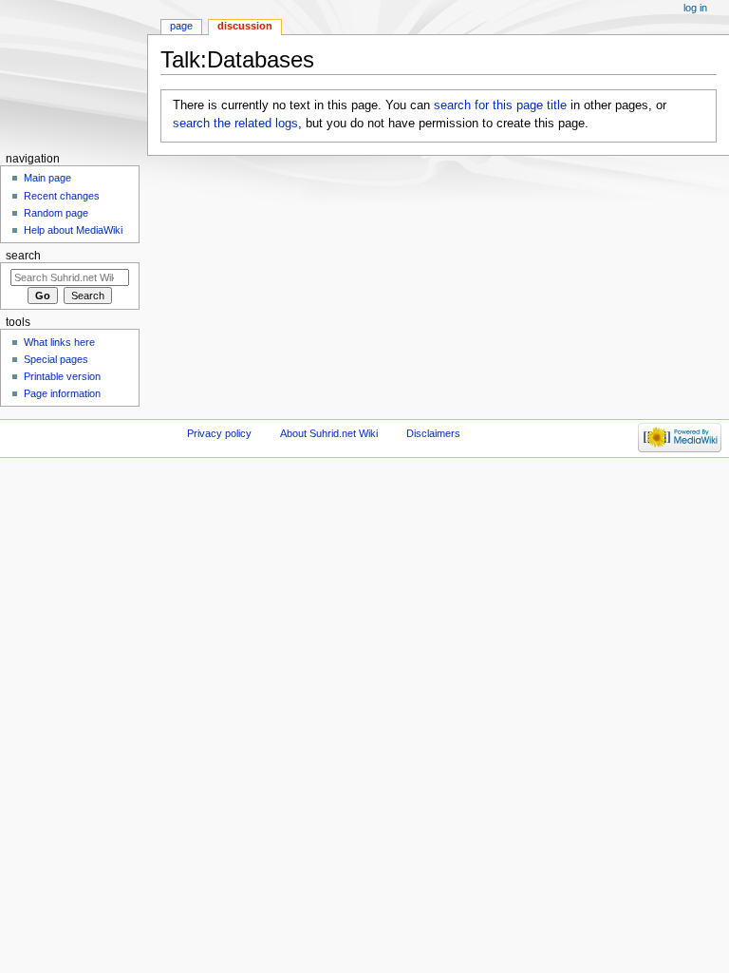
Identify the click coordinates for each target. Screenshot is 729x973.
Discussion (244, 25)
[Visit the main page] (73, 73)
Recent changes (62, 195)
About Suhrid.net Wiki (329, 433)
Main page (47, 177)
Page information (62, 393)
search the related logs (235, 123)
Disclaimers (433, 433)
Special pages (56, 359)
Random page (56, 213)
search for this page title (500, 105)
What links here (59, 342)
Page (181, 25)
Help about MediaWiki (73, 230)
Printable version (62, 376)
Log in (695, 7)
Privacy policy (219, 433)
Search (23, 255)
